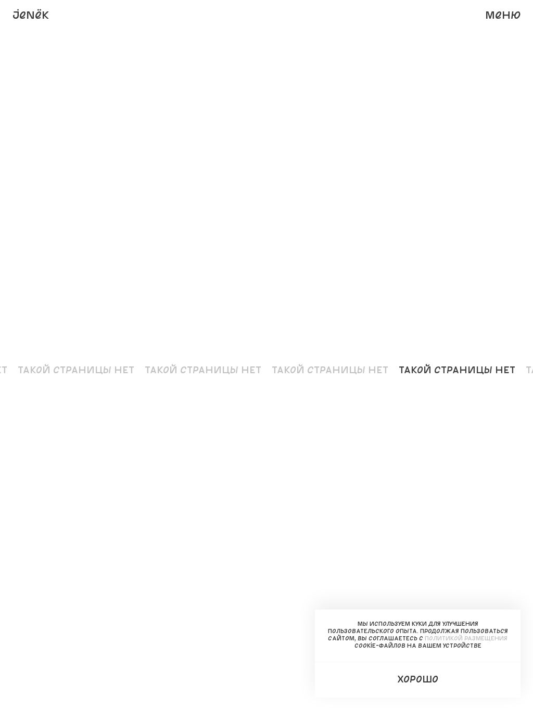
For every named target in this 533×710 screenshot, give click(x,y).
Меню (503, 14)
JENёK (30, 14)
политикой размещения (466, 638)
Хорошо (417, 678)
